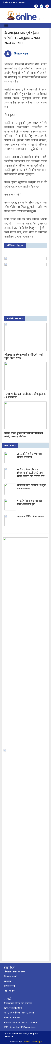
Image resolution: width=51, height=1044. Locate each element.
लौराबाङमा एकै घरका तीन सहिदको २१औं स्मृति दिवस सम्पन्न (23, 356)
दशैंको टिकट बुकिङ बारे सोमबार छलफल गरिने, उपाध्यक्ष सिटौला (23, 435)
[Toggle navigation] (6, 25)
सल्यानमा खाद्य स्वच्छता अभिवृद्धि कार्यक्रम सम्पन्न (31, 487)
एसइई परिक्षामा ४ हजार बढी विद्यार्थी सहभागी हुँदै (29, 502)
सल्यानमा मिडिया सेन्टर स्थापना (30, 517)
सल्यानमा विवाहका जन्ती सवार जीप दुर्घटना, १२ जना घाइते (24, 396)
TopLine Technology (32, 1042)
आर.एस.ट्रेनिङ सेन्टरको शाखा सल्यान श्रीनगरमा (29, 455)
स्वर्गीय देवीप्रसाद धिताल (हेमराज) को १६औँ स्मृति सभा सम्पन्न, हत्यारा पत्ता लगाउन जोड (30, 473)
